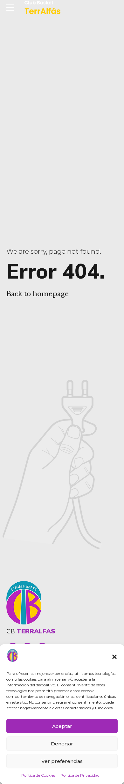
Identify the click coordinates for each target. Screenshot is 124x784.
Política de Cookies (38, 775)
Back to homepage (37, 294)
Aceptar (62, 726)
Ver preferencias (62, 761)
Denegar (62, 744)
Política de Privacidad (80, 775)
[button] (114, 656)
